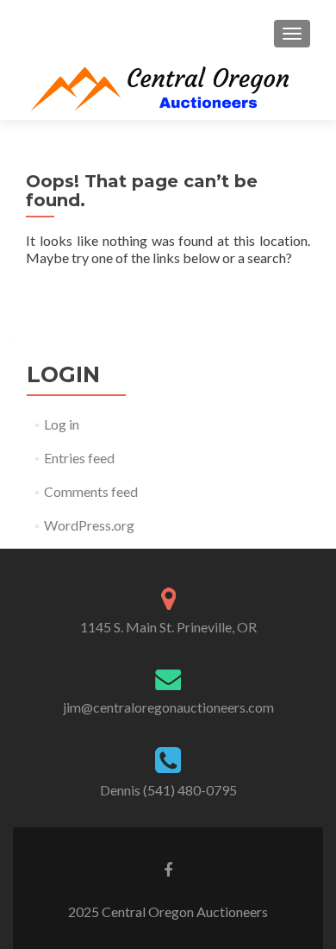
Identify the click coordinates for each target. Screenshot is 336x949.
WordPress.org (89, 525)
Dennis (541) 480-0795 (168, 790)
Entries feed (79, 457)
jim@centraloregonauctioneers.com (168, 707)
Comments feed (91, 491)
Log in (61, 424)
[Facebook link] (168, 868)
